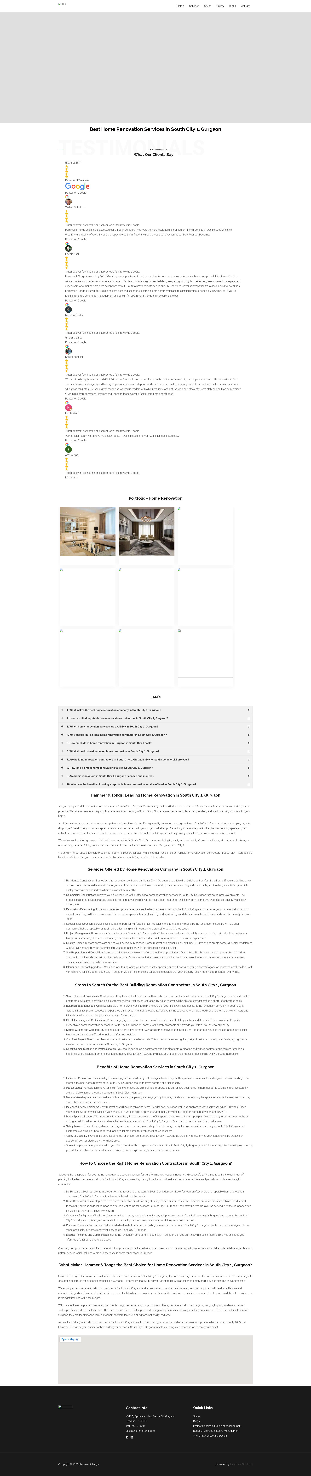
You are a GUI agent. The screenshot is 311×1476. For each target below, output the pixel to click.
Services (194, 5)
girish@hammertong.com (140, 1430)
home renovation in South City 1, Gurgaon (119, 806)
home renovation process (112, 1174)
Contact (245, 5)
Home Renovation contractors (161, 996)
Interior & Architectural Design (210, 1435)
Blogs (232, 5)
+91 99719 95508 (136, 1425)
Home (180, 5)
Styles (207, 5)
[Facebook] (127, 1437)
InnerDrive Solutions (241, 1464)
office (161, 899)
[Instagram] (131, 1437)
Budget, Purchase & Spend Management (216, 1430)
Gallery (220, 5)
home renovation (142, 1293)
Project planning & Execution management (217, 1425)
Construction (88, 895)
